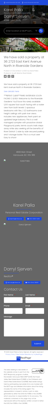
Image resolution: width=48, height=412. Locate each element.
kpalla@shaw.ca (16, 219)
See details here (11, 91)
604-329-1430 (34, 219)
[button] (12, 2)
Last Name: (30, 295)
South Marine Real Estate (22, 73)
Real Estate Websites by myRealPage (29, 354)
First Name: (9, 295)
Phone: (7, 306)
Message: (8, 316)
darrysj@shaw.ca (14, 282)
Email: (28, 306)
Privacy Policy (10, 354)
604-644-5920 (33, 282)
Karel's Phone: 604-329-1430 (13, 2)
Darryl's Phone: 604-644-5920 (31, 2)
